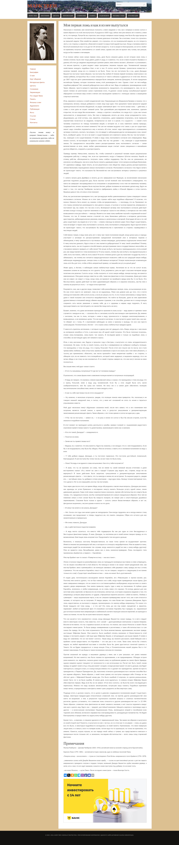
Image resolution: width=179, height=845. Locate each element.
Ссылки (33, 116)
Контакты (33, 122)
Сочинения (34, 89)
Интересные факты (37, 82)
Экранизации (35, 92)
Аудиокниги (34, 106)
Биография (34, 72)
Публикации (34, 109)
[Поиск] (144, 5)
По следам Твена (36, 96)
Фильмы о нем (35, 102)
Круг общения (35, 79)
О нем (32, 76)
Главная (33, 69)
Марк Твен (42, 5)
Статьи (32, 119)
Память (33, 99)
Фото (32, 112)
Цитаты (33, 86)
